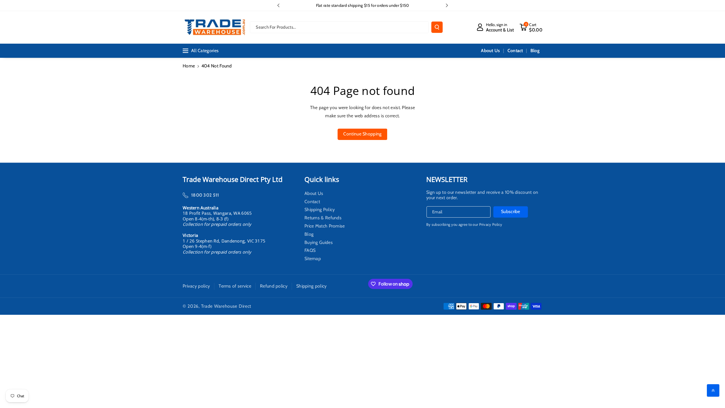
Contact (312, 201)
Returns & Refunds (323, 217)
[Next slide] (447, 5)
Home (189, 66)
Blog (309, 234)
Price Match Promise (324, 226)
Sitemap (312, 258)
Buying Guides (318, 242)
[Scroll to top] (713, 390)
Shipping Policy (319, 209)
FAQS (309, 250)
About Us (313, 194)
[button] (530, 27)
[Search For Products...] (437, 27)
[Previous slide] (278, 5)
